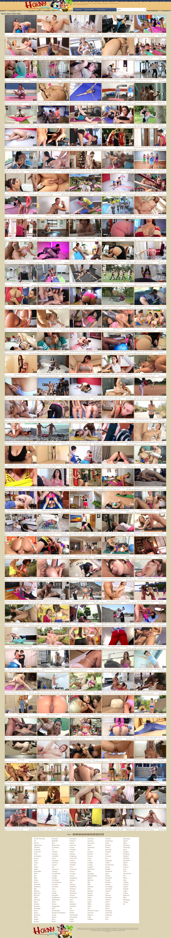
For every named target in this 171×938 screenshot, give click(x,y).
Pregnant (108, 860)
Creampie (55, 880)
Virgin (125, 891)
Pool (107, 854)
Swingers (126, 860)
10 (97, 834)
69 (48, 194)
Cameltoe (55, 847)
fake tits (19, 58)
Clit (53, 867)
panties (23, 398)
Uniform (126, 884)
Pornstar (108, 856)
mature (49, 217)
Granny (72, 895)
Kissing (90, 852)
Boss (36, 910)
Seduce (108, 891)
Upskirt (125, 886)
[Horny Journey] (37, 6)
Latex (89, 858)
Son (106, 919)
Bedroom (37, 886)
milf (105, 126)
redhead (53, 761)
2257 (106, 931)
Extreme (73, 841)
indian (8, 308)
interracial (90, 149)
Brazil (36, 913)
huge (18, 557)
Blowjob (37, 906)
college (8, 512)
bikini (89, 398)
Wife (124, 897)
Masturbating (92, 876)
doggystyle (146, 58)
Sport (125, 843)
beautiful (106, 36)
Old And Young (92, 910)
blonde (77, 36)
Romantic (108, 878)
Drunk (54, 915)
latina (43, 126)
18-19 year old (45, 376)
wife (137, 149)
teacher (85, 149)
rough (119, 104)
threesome (150, 104)
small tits (121, 376)
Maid (89, 871)
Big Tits (36, 895)
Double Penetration (59, 913)
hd (57, 149)
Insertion (90, 841)
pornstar (23, 36)
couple (23, 58)
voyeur (114, 149)
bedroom (153, 376)
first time (146, 285)
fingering (51, 693)
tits (12, 217)
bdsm (20, 466)
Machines (90, 869)
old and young (117, 534)
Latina (89, 860)
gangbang (85, 36)
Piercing (108, 849)
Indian (72, 921)
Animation (37, 856)
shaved (56, 81)
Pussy (107, 867)
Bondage (37, 908)
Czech (54, 891)
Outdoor (90, 919)
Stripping (126, 854)
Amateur (37, 847)
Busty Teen (56, 845)
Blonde (36, 904)
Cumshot (55, 886)
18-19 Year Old (39, 839)
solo (83, 126)
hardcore (148, 36)
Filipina (72, 854)
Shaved (108, 895)
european (122, 149)
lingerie (52, 81)
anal (140, 285)
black (24, 262)
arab (105, 285)
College (54, 871)
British (36, 919)
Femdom (73, 849)
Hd (71, 908)
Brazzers (37, 915)
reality (48, 398)
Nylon (89, 902)
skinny (151, 739)
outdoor (116, 36)
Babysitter (37, 871)
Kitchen (90, 854)
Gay (71, 882)
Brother (36, 921)
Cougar (54, 876)
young (148, 534)
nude (54, 398)
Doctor (54, 904)
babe (120, 36)
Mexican (90, 880)
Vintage (126, 889)
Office (89, 904)
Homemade (74, 915)
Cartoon (54, 852)
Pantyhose (109, 841)
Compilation (56, 873)
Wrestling (126, 900)
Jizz (88, 849)
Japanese (90, 847)
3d (104, 444)
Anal (35, 854)
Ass (35, 865)
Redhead (108, 871)
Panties (108, 839)
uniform (150, 81)
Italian (89, 845)
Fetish (72, 852)
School (107, 884)
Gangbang (73, 878)
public (51, 398)
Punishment (109, 865)
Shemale (108, 897)
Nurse (89, 900)
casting (116, 421)
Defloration (56, 900)
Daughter (55, 895)
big (21, 557)
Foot (71, 867)
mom (105, 172)
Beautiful (37, 884)
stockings (108, 376)
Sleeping (108, 910)
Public (107, 863)
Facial (72, 843)
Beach (36, 882)
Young (125, 902)
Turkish (125, 882)
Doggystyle (56, 906)
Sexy (107, 893)
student (51, 58)
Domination (56, 910)
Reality (107, 869)
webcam (89, 285)
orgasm (152, 534)
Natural (90, 893)
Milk (88, 884)
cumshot (83, 761)
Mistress (90, 886)
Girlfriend (73, 886)
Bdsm (36, 880)
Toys (124, 880)
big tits (110, 36)
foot (105, 376)
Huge (72, 919)
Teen (125, 869)
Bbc (35, 876)
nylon (145, 444)
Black (36, 902)
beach (52, 444)
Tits (124, 876)
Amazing (37, 849)
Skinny (107, 906)
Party (107, 843)
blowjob (15, 36)
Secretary (108, 889)
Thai (124, 871)
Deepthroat (56, 897)
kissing (73, 512)
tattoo (112, 126)
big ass (8, 36)
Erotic (54, 921)
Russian (108, 882)
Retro (107, 873)
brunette (144, 36)
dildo (58, 376)
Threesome (127, 873)
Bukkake (55, 841)
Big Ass (36, 891)
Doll (53, 908)
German (72, 884)
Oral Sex (90, 913)
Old (88, 908)
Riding (107, 876)
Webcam (126, 895)
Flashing (73, 863)
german (15, 739)
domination (83, 285)
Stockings (126, 847)
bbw (43, 36)
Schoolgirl (108, 886)
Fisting (72, 860)
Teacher (126, 867)
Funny (72, 876)
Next (101, 834)
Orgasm (90, 915)
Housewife (73, 917)
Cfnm (54, 858)
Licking (90, 865)
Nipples (90, 895)
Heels (72, 910)
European (73, 839)
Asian (36, 863)
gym (12, 36)
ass (113, 36)
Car (53, 849)
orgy (149, 602)
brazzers (45, 512)
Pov (106, 858)
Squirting (126, 845)
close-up (57, 807)
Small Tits (108, 913)
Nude (89, 897)
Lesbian (90, 863)
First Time (73, 858)
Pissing (108, 852)
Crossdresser (56, 882)
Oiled (89, 906)
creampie (57, 602)
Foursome (73, 869)
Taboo (125, 863)
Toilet (125, 878)
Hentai (72, 913)
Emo (53, 919)
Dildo (54, 902)
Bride (36, 917)
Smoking (108, 915)
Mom (89, 889)
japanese (138, 353)
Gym (71, 900)
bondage (24, 466)
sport (19, 36)
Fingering (73, 856)
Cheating (55, 860)
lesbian (12, 149)
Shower (108, 900)
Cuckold (55, 884)
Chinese (55, 863)
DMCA (109, 931)
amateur (81, 149)
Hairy (71, 902)
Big (35, 889)
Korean (90, 856)
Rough (107, 880)
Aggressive (38, 845)
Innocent (90, 839)
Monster (90, 891)
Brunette (55, 839)
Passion (108, 845)
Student (126, 856)
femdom (86, 353)
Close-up (55, 869)
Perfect (107, 847)
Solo (107, 917)
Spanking (126, 839)
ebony (23, 308)
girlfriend (16, 126)
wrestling (20, 149)
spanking (21, 512)
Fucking (72, 873)
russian (80, 104)
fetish (23, 81)
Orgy (89, 917)
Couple (54, 878)
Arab (35, 860)
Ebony (54, 917)
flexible (122, 625)
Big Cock (37, 893)
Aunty (36, 867)
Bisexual (37, 900)
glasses (142, 466)
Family (72, 847)
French (72, 871)
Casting (54, 854)
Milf (88, 882)
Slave (107, 908)
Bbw (35, 878)
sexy (151, 58)
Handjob (73, 904)
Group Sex (73, 897)
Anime (36, 858)
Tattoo (125, 865)
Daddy (54, 893)
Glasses (72, 891)
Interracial (90, 843)
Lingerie (90, 867)
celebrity (44, 444)
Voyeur (125, 893)
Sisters (107, 904)
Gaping (72, 880)
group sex (152, 330)
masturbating (122, 693)
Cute (53, 889)
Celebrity (55, 856)
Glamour (73, 889)
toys (12, 761)
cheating (108, 126)
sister (144, 240)
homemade (51, 353)
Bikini (36, 897)
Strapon (126, 852)
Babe (36, 869)
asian (40, 58)
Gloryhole (73, 893)
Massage (90, 873)
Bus (53, 843)
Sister (107, 902)
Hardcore (73, 906)
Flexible (72, 865)
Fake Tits (73, 845)
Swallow (126, 858)
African (36, 843)
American (37, 852)
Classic (54, 865)
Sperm (125, 841)
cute (115, 81)
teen (40, 36)
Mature (89, 878)
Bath (35, 873)
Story (125, 849)
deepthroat (88, 761)
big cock (74, 36)
